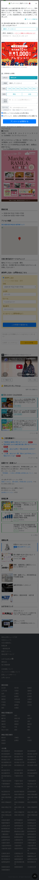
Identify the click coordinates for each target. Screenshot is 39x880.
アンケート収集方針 (31, 19)
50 (22, 89)
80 (35, 89)
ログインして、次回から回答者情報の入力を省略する (20, 116)
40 (18, 89)
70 (30, 89)
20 (9, 89)
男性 (14, 94)
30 (13, 89)
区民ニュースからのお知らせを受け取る (16, 113)
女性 (29, 94)
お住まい (5, 78)
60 (26, 89)
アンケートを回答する (19, 121)
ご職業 (5, 83)
